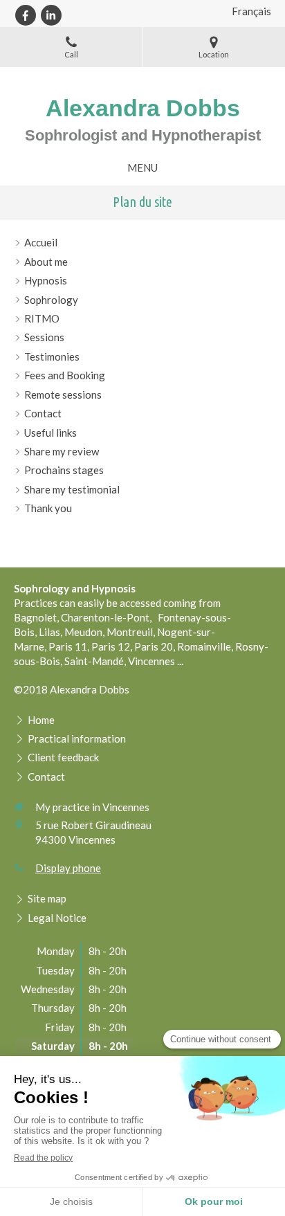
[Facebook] (25, 15)
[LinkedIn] (51, 15)
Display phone (68, 868)
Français (251, 11)
